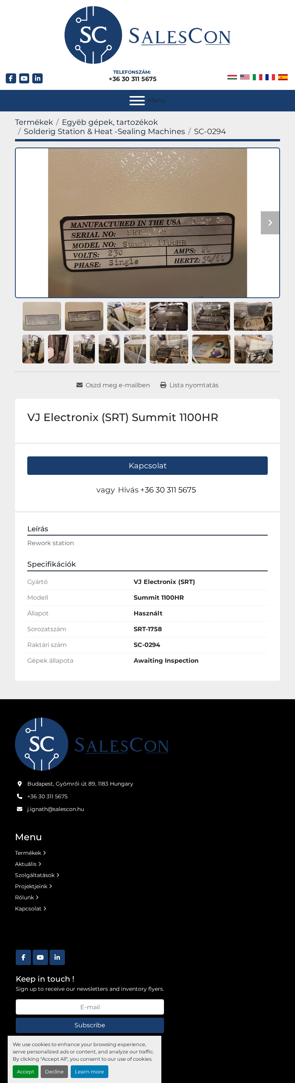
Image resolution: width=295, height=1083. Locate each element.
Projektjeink (31, 886)
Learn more (89, 1072)
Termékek (28, 852)
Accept (25, 1072)
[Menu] (137, 100)
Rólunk (24, 897)
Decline (54, 1072)
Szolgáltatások (35, 875)
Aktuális (25, 864)
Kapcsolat (148, 465)
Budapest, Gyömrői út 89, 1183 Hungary (80, 783)
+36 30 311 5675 (133, 79)
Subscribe (90, 1025)
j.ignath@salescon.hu (55, 809)
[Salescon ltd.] (92, 743)
